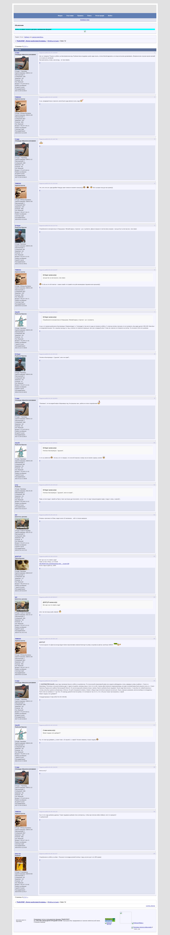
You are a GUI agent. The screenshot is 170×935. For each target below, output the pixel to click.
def (16, 515)
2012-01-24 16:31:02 (51, 354)
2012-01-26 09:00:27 (51, 597)
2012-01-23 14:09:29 (51, 52)
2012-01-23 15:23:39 (51, 183)
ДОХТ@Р (18, 556)
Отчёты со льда (53, 41)
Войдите (26, 37)
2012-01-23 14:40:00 (51, 97)
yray (16, 485)
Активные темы (84, 19)
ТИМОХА (18, 97)
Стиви (17, 53)
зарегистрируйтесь (37, 37)
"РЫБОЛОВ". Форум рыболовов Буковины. (31, 41)
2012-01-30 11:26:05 (51, 681)
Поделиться (42, 52)
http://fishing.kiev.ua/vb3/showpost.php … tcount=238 (54, 563)
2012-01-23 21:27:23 (51, 225)
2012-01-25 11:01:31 (51, 515)
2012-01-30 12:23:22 (51, 725)
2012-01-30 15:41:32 (51, 811)
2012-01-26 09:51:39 (51, 638)
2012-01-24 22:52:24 (51, 485)
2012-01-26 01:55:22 (51, 556)
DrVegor (17, 225)
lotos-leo (18, 854)
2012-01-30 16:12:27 (51, 853)
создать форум (150, 905)
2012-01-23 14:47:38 (51, 139)
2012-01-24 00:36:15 (51, 312)
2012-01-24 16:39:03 (51, 398)
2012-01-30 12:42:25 (51, 767)
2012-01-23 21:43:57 (51, 270)
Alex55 (17, 312)
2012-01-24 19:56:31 (51, 442)
